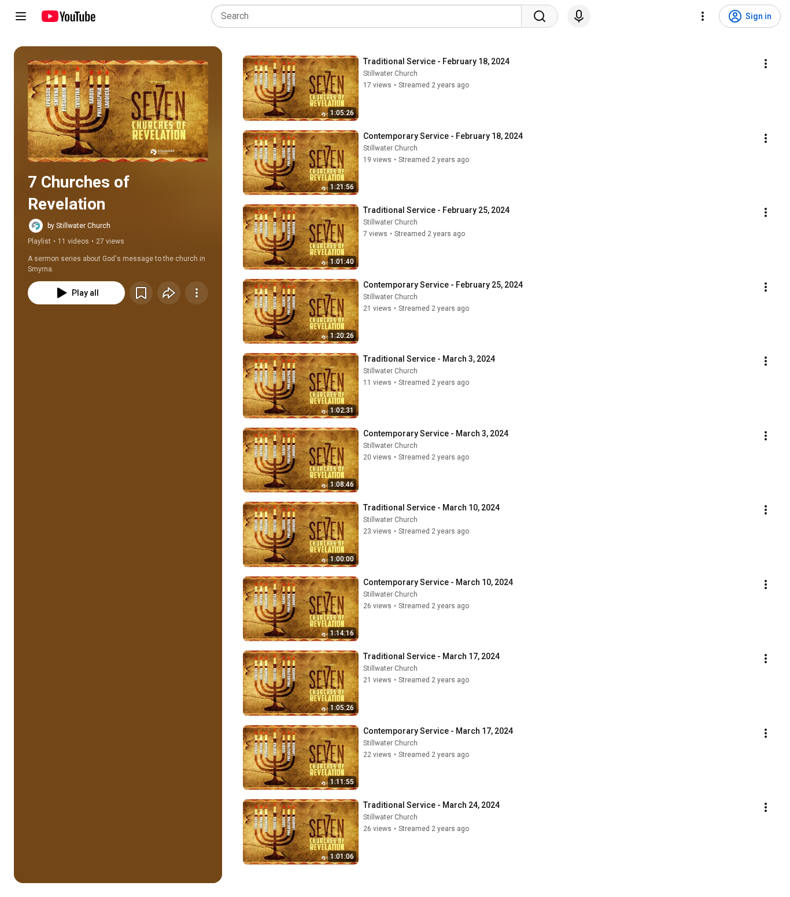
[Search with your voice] (578, 16)
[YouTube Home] (68, 16)
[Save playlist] (141, 292)
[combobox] (370, 16)
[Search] (539, 16)
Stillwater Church (390, 73)
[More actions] (196, 292)
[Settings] (703, 16)
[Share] (168, 292)
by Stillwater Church (78, 226)
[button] (118, 111)
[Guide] (21, 16)
